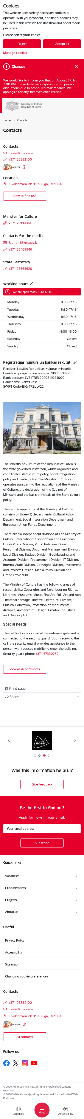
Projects (11, 900)
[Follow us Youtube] (34, 1063)
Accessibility (14, 952)
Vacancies (12, 876)
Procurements (15, 888)
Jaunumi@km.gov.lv (23, 243)
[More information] (24, 167)
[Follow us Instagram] (25, 1063)
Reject (22, 44)
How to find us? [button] (24, 196)
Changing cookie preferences (26, 976)
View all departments (25, 669)
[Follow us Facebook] (6, 1063)
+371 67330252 (47, 654)
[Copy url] (31, 284)
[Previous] (9, 740)
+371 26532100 (20, 159)
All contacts (25, 1037)
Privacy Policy (14, 940)
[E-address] (11, 167)
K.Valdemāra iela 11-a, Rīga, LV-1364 (35, 184)
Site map (11, 964)
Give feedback (42, 784)
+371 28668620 (20, 269)
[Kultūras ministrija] (42, 111)
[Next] (75, 740)
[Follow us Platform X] (15, 1063)
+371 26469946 (20, 249)
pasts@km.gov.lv (21, 153)
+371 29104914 (20, 223)
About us (11, 912)
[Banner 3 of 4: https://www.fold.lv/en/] (42, 740)
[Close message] (76, 66)
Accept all (62, 44)
